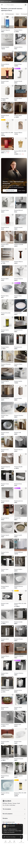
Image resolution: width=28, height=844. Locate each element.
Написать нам (21, 842)
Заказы (14, 842)
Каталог (5, 842)
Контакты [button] (5, 818)
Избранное (10, 842)
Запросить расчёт (10, 190)
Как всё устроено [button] (7, 813)
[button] (1, 4)
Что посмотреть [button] (7, 809)
